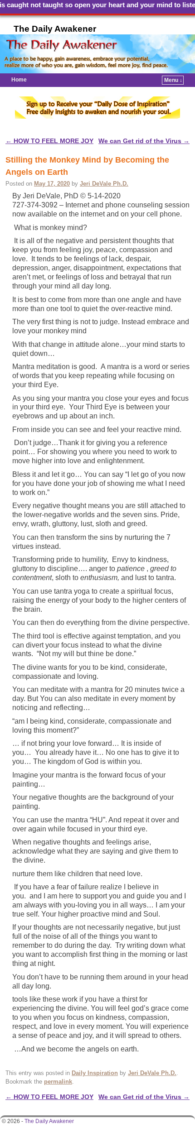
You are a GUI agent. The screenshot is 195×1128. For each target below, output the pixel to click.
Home (19, 80)
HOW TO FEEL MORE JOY (49, 140)
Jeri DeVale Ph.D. (104, 183)
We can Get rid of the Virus (144, 140)
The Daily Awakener (55, 29)
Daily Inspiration (95, 1073)
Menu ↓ (173, 80)
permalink (58, 1081)
